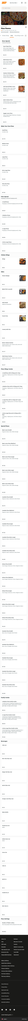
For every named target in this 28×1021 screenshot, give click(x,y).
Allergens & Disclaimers (14, 32)
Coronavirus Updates (5, 999)
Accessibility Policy (5, 993)
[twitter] (2, 1011)
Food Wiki (16, 952)
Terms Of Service (4, 984)
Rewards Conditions (5, 1002)
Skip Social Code (4, 990)
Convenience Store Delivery (7, 966)
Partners (16, 939)
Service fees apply (4, 32)
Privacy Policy (4, 987)
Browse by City (4, 952)
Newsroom (16, 954)
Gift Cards (3, 944)
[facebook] (6, 1011)
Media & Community (18, 947)
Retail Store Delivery (6, 963)
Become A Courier (18, 941)
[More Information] (26, 27)
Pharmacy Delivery (5, 976)
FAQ (2, 941)
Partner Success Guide (19, 949)
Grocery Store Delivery (6, 971)
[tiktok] (15, 1011)
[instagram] (11, 1011)
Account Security (5, 996)
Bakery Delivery (5, 960)
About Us (3, 939)
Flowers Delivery (5, 968)
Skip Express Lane (5, 949)
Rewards (3, 947)
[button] (5, 36)
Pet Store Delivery (5, 973)
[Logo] (4, 3)
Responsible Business (6, 954)
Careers (15, 944)
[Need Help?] (22, 3)
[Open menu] (25, 3)
